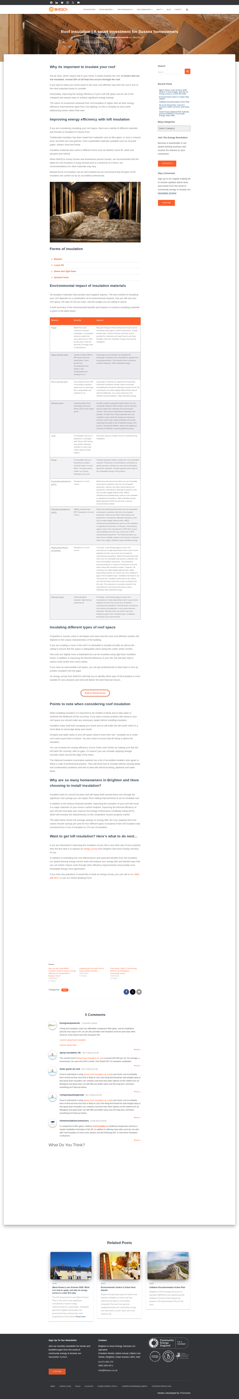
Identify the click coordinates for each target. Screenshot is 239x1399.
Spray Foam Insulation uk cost (89, 1058)
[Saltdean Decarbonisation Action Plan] (168, 1265)
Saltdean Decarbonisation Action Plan (174, 102)
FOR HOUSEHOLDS (125, 9)
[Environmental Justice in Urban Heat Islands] (119, 1265)
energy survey (91, 849)
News (65, 990)
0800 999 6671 (105, 1365)
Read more (81, 1317)
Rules (77, 1386)
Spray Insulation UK (70, 1052)
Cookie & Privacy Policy (107, 1386)
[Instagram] (67, 2)
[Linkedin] (57, 2)
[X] (73, 2)
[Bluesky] (62, 2)
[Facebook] (51, 2)
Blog (169, 9)
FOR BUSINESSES (106, 9)
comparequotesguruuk (72, 1095)
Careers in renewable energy (135, 1386)
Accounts (89, 1386)
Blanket (58, 259)
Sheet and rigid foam (65, 271)
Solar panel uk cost (70, 1069)
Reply (138, 1050)
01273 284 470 (105, 1362)
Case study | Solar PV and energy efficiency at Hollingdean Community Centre (123, 970)
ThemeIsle (185, 1393)
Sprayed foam (61, 277)
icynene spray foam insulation (73, 1040)
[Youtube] (78, 2)
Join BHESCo (167, 163)
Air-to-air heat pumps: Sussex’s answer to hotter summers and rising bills (174, 107)
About (159, 9)
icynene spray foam (68, 1045)
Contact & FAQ (65, 1386)
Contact (178, 9)
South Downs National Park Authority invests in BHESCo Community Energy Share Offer (174, 114)
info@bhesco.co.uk (107, 1370)
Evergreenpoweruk (70, 1023)
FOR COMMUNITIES (144, 9)
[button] (113, 9)
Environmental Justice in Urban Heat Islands (174, 98)
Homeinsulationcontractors (74, 1120)
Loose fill (59, 265)
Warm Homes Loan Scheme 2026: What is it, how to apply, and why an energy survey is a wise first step (173, 92)
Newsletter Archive (58, 1357)
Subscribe (166, 203)
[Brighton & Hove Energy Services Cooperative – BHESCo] (58, 9)
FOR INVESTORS (89, 9)
